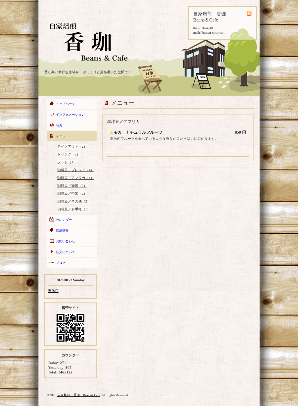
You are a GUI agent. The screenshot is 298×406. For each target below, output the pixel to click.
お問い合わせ (65, 241)
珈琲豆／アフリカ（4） (75, 178)
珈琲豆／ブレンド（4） (75, 170)
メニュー (62, 136)
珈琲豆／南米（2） (72, 186)
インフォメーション (70, 114)
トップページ (65, 103)
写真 (59, 125)
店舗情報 (62, 230)
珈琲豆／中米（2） (72, 194)
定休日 (53, 291)
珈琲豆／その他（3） (74, 201)
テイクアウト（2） (72, 146)
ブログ (60, 262)
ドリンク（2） (68, 154)
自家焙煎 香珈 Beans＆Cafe (78, 395)
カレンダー (64, 219)
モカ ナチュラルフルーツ (137, 132)
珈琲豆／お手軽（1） (74, 209)
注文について (65, 252)
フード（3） (67, 162)
